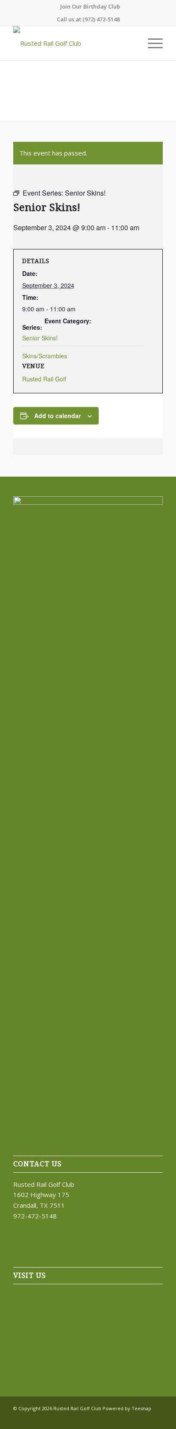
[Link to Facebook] (117, 1418)
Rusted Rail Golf (44, 379)
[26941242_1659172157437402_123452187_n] (73, 43)
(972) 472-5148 (101, 19)
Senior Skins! (40, 338)
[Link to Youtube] (156, 1418)
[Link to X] (130, 1418)
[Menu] (151, 43)
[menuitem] (90, 6)
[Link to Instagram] (143, 1418)
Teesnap (141, 1408)
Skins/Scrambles (44, 355)
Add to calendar (57, 415)
